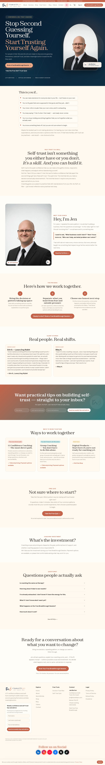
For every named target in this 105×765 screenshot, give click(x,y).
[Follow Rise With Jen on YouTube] (66, 5)
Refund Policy (90, 696)
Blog (50, 5)
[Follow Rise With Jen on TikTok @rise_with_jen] (66, 752)
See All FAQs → (52, 619)
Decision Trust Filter (58, 690)
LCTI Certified (14, 262)
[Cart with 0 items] (74, 5)
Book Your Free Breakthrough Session (52, 668)
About (25, 5)
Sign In (80, 5)
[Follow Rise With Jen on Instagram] (44, 752)
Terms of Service (91, 693)
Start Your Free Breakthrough (73, 709)
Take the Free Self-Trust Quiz (16, 71)
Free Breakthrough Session (94, 5)
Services (31, 5)
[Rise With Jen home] (12, 5)
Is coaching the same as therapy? (32, 583)
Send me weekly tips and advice (79, 410)
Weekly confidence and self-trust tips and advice (17, 707)
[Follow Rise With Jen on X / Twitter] (61, 752)
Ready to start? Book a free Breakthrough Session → (52, 316)
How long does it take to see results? (33, 589)
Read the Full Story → (62, 253)
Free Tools (42, 5)
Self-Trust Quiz (56, 693)
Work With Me (40, 696)
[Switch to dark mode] (70, 5)
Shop (36, 5)
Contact (60, 5)
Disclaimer (89, 699)
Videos (55, 5)
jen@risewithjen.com (75, 697)
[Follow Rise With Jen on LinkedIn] (38, 752)
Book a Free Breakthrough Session (19, 65)
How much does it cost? (28, 612)
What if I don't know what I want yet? (33, 600)
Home (38, 690)
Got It (100, 762)
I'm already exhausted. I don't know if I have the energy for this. (43, 594)
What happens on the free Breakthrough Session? (38, 606)
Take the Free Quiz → (52, 514)
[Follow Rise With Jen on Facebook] (55, 752)
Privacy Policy (90, 690)
